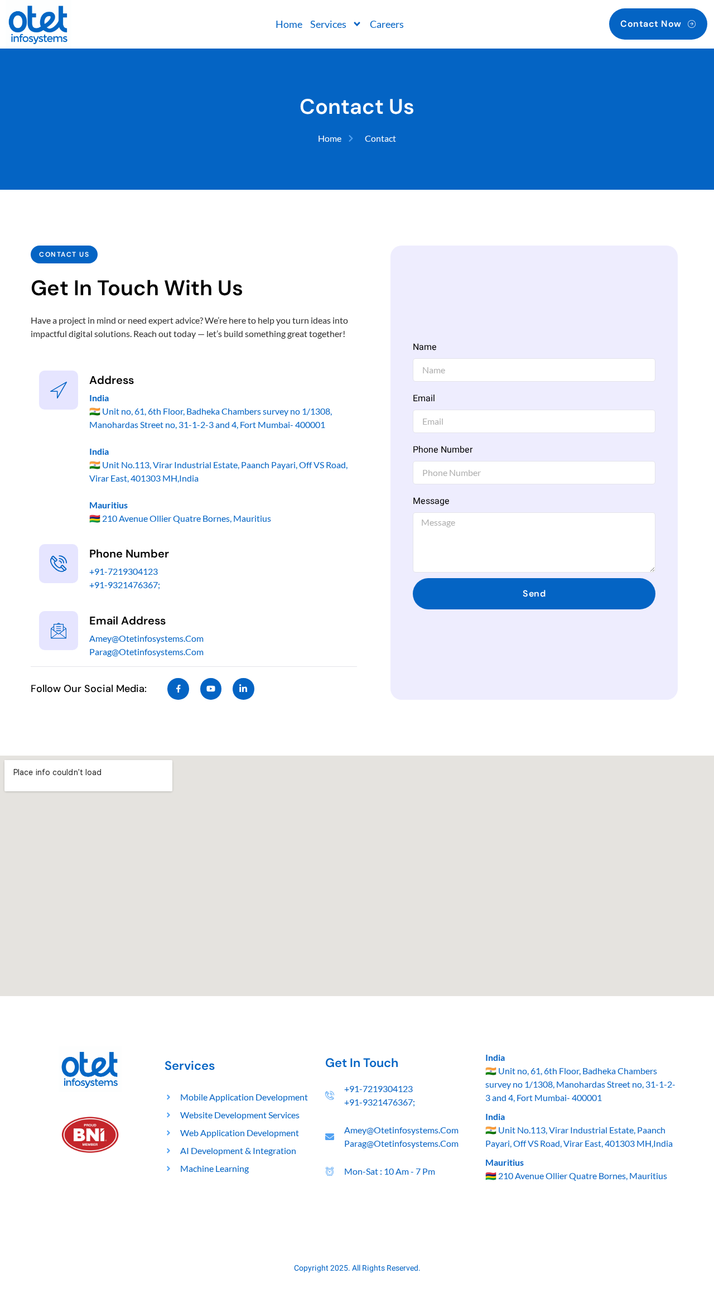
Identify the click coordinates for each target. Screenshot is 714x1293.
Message (431, 501)
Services (328, 24)
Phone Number (442, 449)
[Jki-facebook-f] (178, 688)
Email (424, 398)
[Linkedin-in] (243, 688)
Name (425, 347)
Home (289, 24)
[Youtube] (210, 688)
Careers (387, 24)
